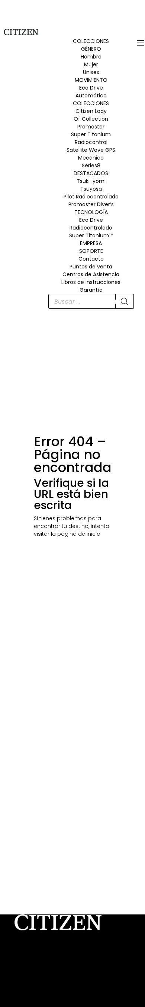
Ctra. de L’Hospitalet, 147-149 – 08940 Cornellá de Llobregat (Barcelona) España (70, 959)
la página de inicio (75, 534)
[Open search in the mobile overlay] (91, 301)
